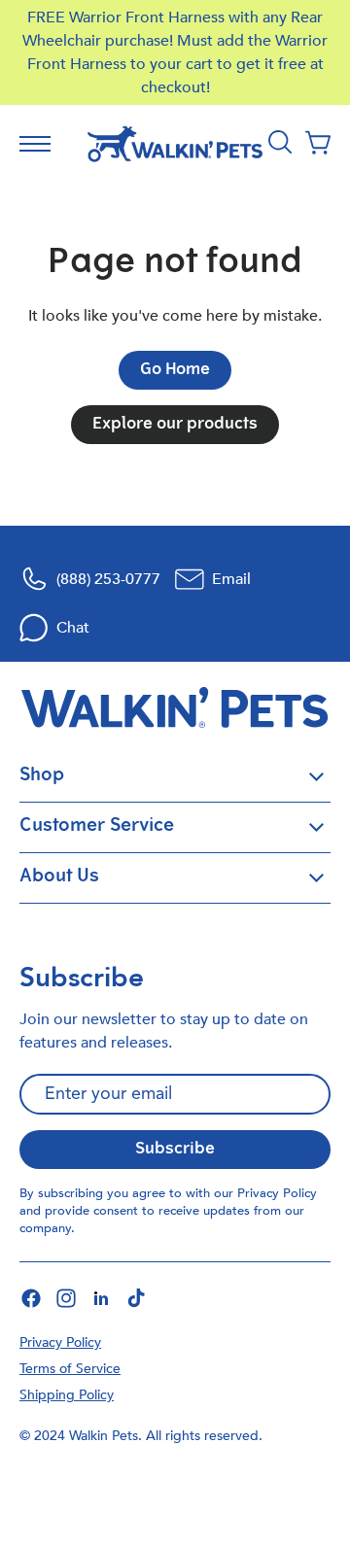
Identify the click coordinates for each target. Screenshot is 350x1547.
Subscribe (175, 1149)
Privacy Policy (277, 1193)
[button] (318, 143)
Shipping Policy (66, 1395)
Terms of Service (70, 1368)
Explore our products (175, 424)
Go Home (175, 370)
